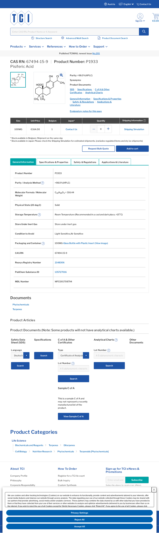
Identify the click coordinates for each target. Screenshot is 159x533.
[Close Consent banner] (154, 489)
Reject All (79, 519)
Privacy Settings (79, 512)
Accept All (79, 526)
